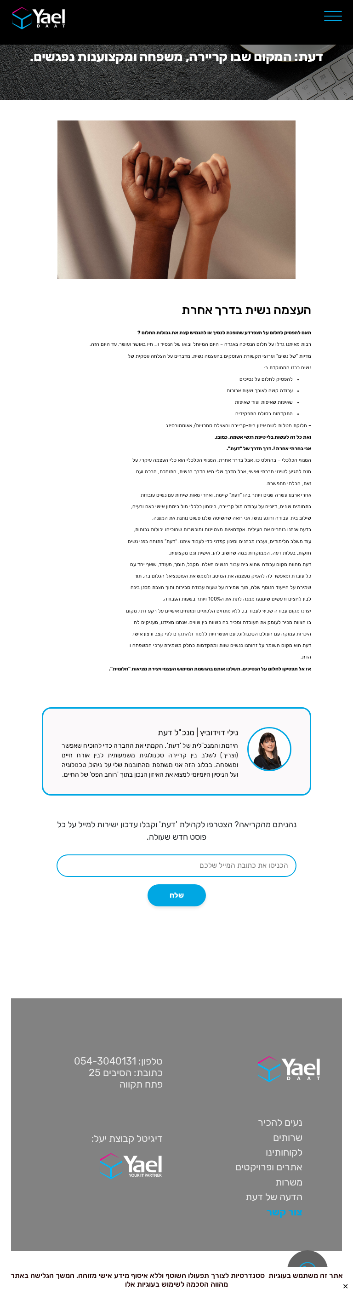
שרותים (287, 1137)
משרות (288, 1182)
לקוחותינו (284, 1152)
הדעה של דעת (273, 1197)
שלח (177, 895)
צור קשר (284, 1212)
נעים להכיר (280, 1122)
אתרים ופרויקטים (268, 1167)
